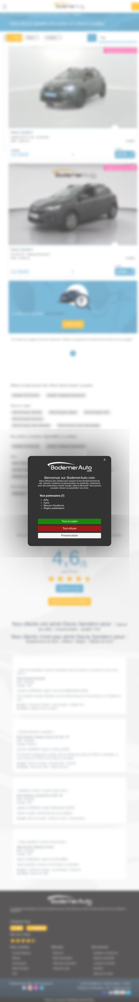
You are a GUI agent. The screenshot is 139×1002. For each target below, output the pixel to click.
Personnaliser (69, 535)
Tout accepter (70, 521)
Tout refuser (70, 528)
